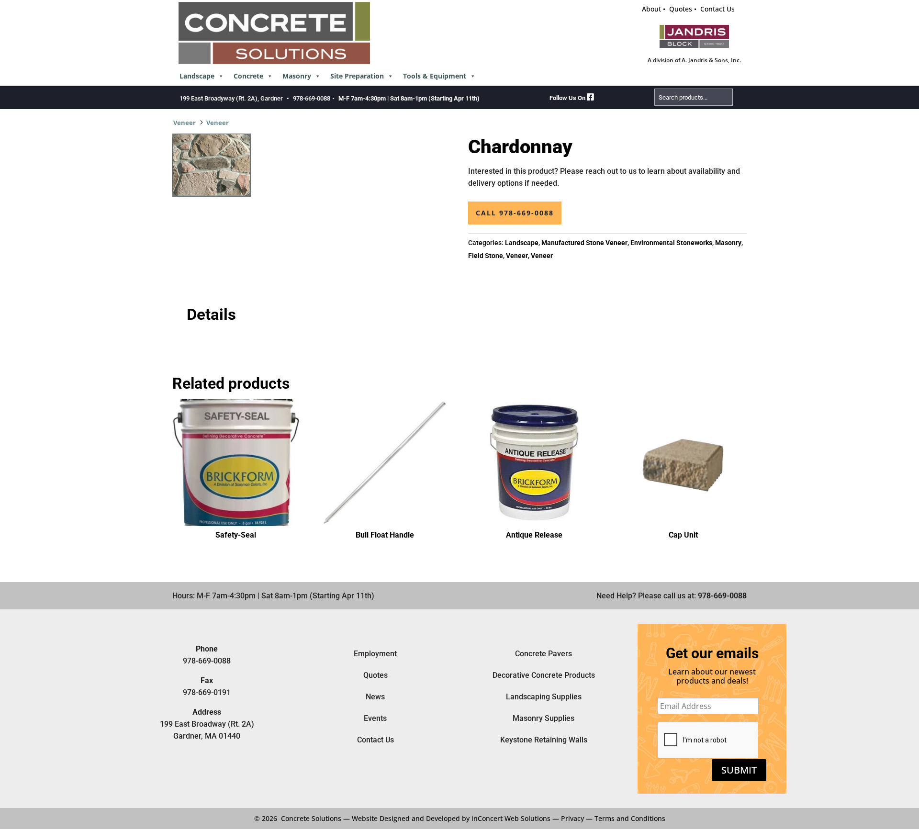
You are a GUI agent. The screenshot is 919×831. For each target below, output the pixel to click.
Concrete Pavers (543, 653)
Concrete (248, 75)
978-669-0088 (311, 98)
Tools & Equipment (434, 75)
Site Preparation (357, 75)
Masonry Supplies (543, 718)
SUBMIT (739, 770)
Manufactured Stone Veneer (584, 243)
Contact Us (717, 8)
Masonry (296, 75)
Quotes (680, 8)
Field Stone (485, 255)
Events (375, 718)
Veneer (184, 122)
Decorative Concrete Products (544, 675)
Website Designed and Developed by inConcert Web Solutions (451, 818)
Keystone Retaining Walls (543, 739)
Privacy (572, 818)
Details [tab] (211, 314)
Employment (375, 653)
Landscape (196, 75)
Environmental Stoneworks (671, 243)
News (375, 696)
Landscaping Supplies (544, 696)
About (651, 8)
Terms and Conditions (629, 818)
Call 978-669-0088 (515, 212)
